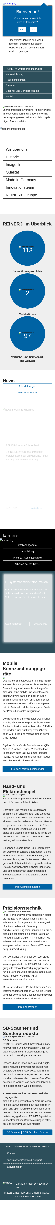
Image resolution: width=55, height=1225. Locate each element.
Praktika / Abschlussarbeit (27, 557)
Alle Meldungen (27, 386)
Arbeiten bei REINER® (27, 564)
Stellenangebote (27, 545)
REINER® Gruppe (21, 195)
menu (50, 4)
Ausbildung (27, 551)
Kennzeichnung (14, 74)
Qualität (12, 172)
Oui (22, 29)
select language (38, 4)
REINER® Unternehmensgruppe (24, 68)
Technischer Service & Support (24, 1160)
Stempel (10, 85)
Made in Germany (21, 180)
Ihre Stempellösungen (27, 886)
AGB (8, 1146)
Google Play (12, 1173)
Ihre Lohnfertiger (27, 1007)
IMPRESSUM (20, 1146)
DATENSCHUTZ (40, 1146)
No (33, 29)
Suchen (32, 4)
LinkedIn (43, 1174)
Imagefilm (14, 165)
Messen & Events (27, 392)
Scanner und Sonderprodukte (22, 90)
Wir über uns (17, 149)
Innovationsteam (20, 187)
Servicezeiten (14, 1166)
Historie (12, 157)
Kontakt (10, 96)
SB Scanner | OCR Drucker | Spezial (27, 1132)
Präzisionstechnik (16, 79)
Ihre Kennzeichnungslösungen (27, 769)
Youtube (27, 1174)
